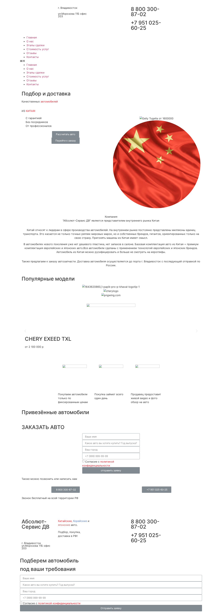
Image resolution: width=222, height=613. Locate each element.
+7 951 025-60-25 (146, 25)
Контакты (32, 57)
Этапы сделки (35, 45)
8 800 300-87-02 (145, 11)
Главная (31, 37)
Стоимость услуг (37, 49)
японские (64, 524)
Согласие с (51, 603)
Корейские (80, 521)
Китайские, (65, 521)
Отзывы (31, 53)
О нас (30, 41)
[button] (111, 61)
